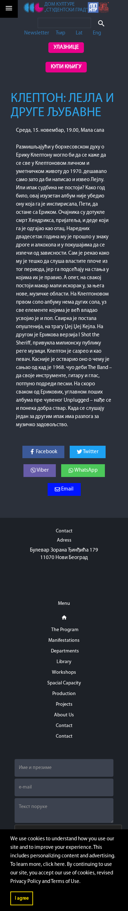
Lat (79, 33)
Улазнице (66, 47)
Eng (97, 33)
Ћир (60, 33)
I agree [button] (22, 898)
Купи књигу (66, 67)
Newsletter (36, 33)
